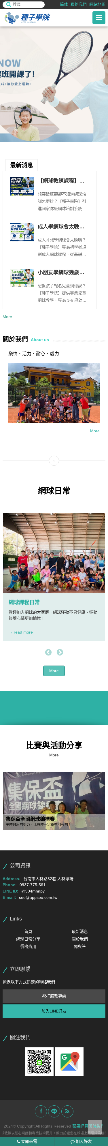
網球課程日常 (24, 602)
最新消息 (80, 931)
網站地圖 (97, 4)
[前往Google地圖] (69, 1061)
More (7, 316)
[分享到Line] (54, 1111)
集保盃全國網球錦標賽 (30, 819)
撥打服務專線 (54, 996)
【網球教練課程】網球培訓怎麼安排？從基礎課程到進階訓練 (61, 181)
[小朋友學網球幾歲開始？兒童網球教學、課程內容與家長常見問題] (22, 278)
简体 (64, 4)
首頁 (28, 931)
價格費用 (28, 946)
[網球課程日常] (54, 553)
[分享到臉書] (41, 1111)
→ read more (21, 632)
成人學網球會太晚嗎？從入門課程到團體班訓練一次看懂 (61, 227)
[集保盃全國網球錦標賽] (54, 801)
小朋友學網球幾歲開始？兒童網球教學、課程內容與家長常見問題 (61, 273)
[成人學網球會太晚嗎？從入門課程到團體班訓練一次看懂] (22, 232)
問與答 (80, 946)
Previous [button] (48, 652)
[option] (54, 84)
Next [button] (60, 652)
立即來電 (28, 1141)
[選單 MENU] (98, 17)
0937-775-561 (33, 884)
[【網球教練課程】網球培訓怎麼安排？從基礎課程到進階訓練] (22, 186)
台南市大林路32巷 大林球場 (48, 878)
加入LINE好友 (54, 1011)
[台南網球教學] (34, 18)
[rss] (67, 1111)
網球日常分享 (28, 939)
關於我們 (80, 939)
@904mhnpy (33, 891)
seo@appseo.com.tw (38, 897)
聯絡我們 (79, 4)
